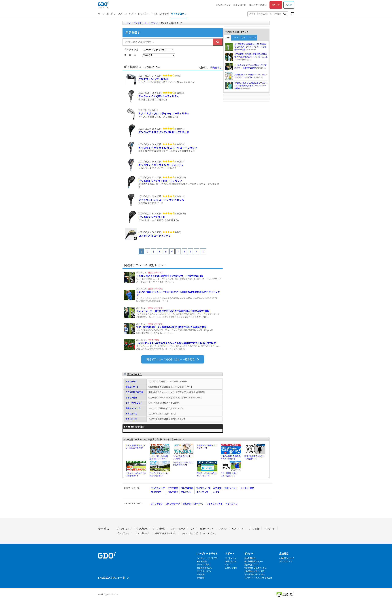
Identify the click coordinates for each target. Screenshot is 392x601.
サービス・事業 (203, 565)
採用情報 (200, 578)
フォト (154, 13)
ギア (131, 13)
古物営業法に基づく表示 (254, 571)
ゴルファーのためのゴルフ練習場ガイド (136, 474)
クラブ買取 (173, 488)
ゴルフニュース (203, 488)
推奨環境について (251, 565)
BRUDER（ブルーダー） (193, 503)
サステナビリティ (204, 571)
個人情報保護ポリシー (253, 561)
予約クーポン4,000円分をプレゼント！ (206, 474)
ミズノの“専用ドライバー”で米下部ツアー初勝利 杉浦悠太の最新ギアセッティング (178, 293)
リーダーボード (105, 13)
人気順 (202, 67)
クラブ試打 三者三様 (134, 392)
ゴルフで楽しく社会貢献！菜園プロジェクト (158, 457)
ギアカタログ (177, 13)
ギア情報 (217, 488)
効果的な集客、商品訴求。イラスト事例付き (231, 457)
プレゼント (186, 492)
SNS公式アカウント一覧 (111, 577)
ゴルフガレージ (173, 503)
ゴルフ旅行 (173, 492)
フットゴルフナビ (214, 503)
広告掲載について (286, 558)
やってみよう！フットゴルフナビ (182, 457)
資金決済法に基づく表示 (254, 575)
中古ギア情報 (131, 397)
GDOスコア (156, 492)
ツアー (121, 13)
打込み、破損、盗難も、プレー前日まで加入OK (135, 446)
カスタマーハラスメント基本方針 (258, 578)
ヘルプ (289, 4)
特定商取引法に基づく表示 (255, 568)
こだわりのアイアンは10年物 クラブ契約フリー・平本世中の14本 (169, 275)
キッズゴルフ (232, 503)
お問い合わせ (230, 561)
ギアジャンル (131, 49)
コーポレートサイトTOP (207, 558)
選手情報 (164, 13)
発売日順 (214, 67)
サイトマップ (202, 492)
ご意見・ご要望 (231, 568)
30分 (228, 37)
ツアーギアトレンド (134, 403)
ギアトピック (131, 419)
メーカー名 (130, 55)
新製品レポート (132, 386)
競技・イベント (230, 488)
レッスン (142, 13)
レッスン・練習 (247, 488)
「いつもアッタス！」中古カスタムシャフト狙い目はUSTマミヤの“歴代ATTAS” (176, 343)
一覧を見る (170, 359)
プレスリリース (285, 561)
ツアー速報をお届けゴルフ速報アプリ (229, 474)
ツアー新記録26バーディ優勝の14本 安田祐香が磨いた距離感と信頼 (171, 327)
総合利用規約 (249, 558)
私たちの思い (202, 561)
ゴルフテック (157, 503)
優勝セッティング (133, 408)
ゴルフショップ (223, 4)
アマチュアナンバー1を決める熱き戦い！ (159, 474)
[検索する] (218, 42)
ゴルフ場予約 (239, 4)
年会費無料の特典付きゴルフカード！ (207, 446)
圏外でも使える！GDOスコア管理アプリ (254, 457)
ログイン (276, 4)
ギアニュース (131, 413)
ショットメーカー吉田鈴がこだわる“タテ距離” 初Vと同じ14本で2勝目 (172, 311)
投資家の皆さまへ (204, 568)
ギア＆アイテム (134, 374)
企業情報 (200, 575)
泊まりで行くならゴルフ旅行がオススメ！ (183, 463)
